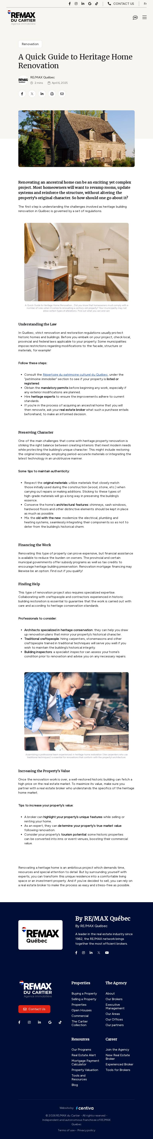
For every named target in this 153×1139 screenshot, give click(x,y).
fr (145, 4)
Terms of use (66, 1130)
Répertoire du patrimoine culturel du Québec (75, 374)
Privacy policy (86, 1130)
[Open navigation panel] (144, 17)
